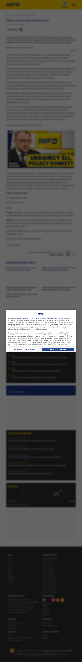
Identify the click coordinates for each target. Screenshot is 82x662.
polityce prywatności (46, 338)
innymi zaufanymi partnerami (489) (46, 318)
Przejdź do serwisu (58, 349)
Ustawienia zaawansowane (24, 349)
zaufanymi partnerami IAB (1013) (23, 318)
